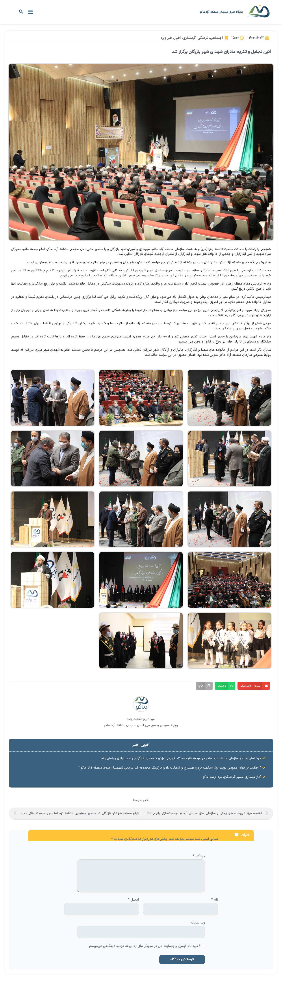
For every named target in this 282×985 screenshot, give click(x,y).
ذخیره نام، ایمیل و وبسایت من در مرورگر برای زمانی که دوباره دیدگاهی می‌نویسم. (144, 946)
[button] (20, 11)
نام (214, 900)
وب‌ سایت (198, 922)
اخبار (177, 38)
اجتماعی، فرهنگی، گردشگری (203, 38)
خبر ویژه (166, 38)
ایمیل (133, 900)
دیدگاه (199, 856)
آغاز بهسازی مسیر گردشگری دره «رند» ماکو (232, 777)
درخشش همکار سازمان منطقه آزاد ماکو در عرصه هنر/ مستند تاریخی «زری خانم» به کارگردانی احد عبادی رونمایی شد (180, 758)
